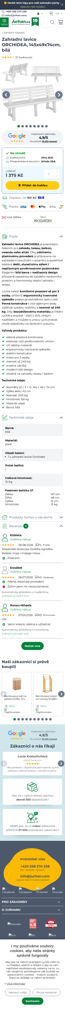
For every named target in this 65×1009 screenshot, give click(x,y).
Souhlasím (33, 1001)
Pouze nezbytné (46, 992)
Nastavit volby (18, 992)
